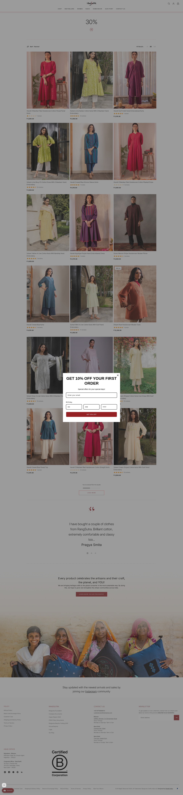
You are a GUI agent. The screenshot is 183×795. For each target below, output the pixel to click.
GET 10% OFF (91, 414)
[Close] (118, 375)
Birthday (69, 402)
